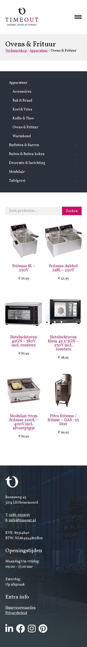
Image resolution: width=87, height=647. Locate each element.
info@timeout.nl (22, 520)
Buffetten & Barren (24, 145)
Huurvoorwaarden (20, 607)
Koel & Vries (22, 109)
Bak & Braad (22, 100)
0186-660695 (19, 515)
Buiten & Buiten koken (27, 154)
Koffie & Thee (23, 118)
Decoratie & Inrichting (27, 163)
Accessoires (21, 91)
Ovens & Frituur (25, 127)
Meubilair (17, 171)
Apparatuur (38, 50)
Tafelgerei (17, 180)
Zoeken (72, 211)
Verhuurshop (16, 50)
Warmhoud (21, 136)
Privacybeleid (16, 613)
